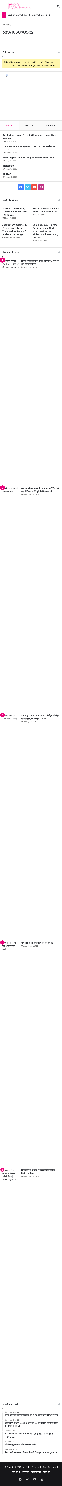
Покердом (9, 165)
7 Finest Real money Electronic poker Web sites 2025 (14, 211)
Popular (29, 125)
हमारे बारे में (16, 1472)
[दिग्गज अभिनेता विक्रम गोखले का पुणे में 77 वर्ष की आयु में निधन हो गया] (10, 372)
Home (8, 24)
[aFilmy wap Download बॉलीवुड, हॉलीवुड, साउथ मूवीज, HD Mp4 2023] (10, 826)
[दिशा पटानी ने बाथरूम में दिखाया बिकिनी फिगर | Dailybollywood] (10, 1281)
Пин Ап (7, 174)
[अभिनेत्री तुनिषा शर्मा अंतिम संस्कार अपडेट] (10, 1053)
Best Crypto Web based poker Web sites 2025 (29, 15)
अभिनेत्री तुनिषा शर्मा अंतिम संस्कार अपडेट (37, 942)
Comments (50, 125)
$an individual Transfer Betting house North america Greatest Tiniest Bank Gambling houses (45, 231)
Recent (9, 125)
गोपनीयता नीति (36, 1472)
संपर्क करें (46, 1472)
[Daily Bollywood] (20, 6)
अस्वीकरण (25, 1472)
